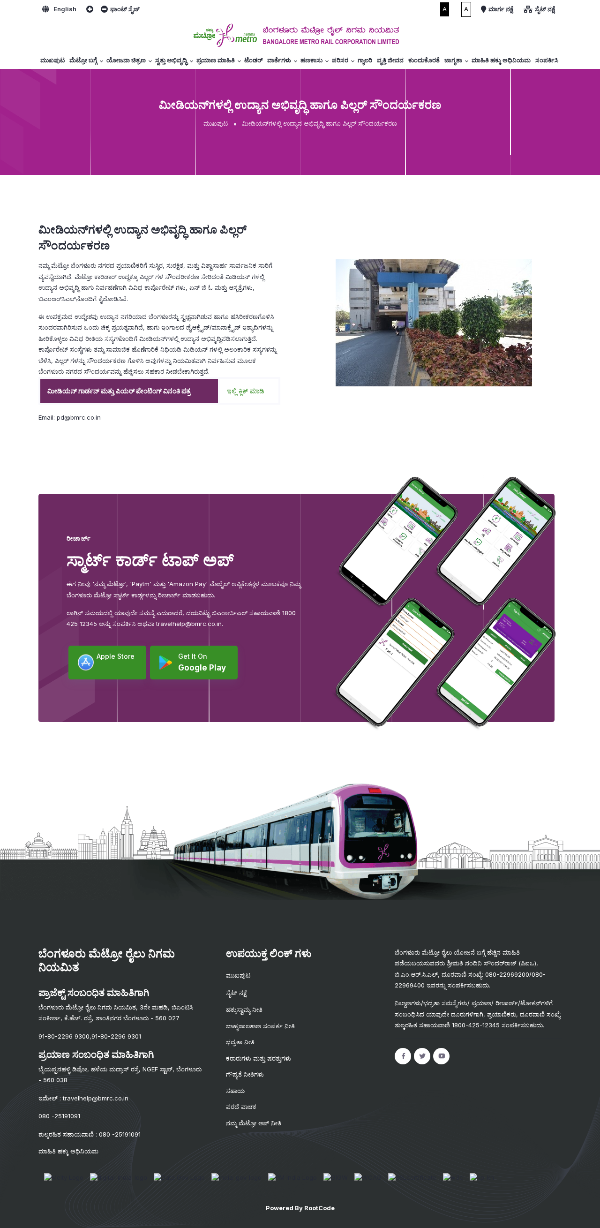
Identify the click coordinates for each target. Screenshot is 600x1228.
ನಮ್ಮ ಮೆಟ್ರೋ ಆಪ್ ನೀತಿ (253, 1123)
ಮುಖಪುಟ (52, 60)
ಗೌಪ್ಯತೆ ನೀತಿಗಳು (245, 1074)
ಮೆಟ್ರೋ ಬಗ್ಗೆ (83, 60)
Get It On (202, 662)
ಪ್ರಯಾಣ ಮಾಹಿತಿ (215, 60)
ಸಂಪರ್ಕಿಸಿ (546, 60)
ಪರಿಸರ (340, 60)
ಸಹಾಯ (235, 1090)
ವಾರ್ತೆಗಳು (279, 60)
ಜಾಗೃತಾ (453, 60)
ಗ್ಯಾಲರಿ (365, 60)
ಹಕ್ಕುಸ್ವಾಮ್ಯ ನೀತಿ (244, 1009)
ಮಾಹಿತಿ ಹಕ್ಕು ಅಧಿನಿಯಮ (501, 60)
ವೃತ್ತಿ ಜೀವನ (390, 60)
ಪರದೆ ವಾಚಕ (241, 1106)
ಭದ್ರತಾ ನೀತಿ (240, 1042)
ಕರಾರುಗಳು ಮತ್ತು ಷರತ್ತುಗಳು (258, 1058)
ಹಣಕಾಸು (311, 60)
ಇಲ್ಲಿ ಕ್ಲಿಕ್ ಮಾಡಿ (245, 391)
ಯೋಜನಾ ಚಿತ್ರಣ (126, 60)
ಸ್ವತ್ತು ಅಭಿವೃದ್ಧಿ (171, 60)
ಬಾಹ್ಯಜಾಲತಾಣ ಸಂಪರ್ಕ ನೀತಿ (260, 1026)
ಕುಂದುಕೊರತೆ (424, 60)
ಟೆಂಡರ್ (253, 60)
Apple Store (116, 656)
